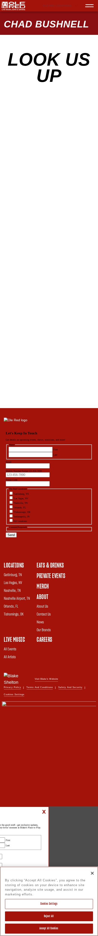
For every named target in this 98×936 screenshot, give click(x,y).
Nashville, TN (12, 591)
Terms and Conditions (39, 687)
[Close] (92, 873)
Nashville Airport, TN (17, 598)
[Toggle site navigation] (89, 5)
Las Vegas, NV (13, 583)
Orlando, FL (11, 606)
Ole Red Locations (57, 5)
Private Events (51, 576)
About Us (42, 606)
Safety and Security (70, 687)
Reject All (49, 916)
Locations (14, 565)
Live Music (14, 639)
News (40, 622)
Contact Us (44, 614)
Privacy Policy (12, 687)
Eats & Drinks (50, 565)
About (43, 597)
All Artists (10, 657)
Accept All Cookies (48, 928)
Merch (43, 586)
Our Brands (44, 630)
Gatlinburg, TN (13, 575)
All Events (10, 649)
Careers (44, 639)
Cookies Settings (49, 903)
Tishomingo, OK (14, 614)
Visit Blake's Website (46, 679)
